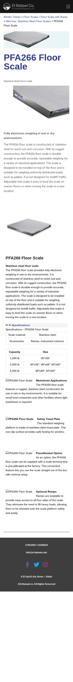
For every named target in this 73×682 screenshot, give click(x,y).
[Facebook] (28, 564)
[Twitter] (37, 564)
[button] (36, 325)
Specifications (21, 325)
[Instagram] (46, 564)
